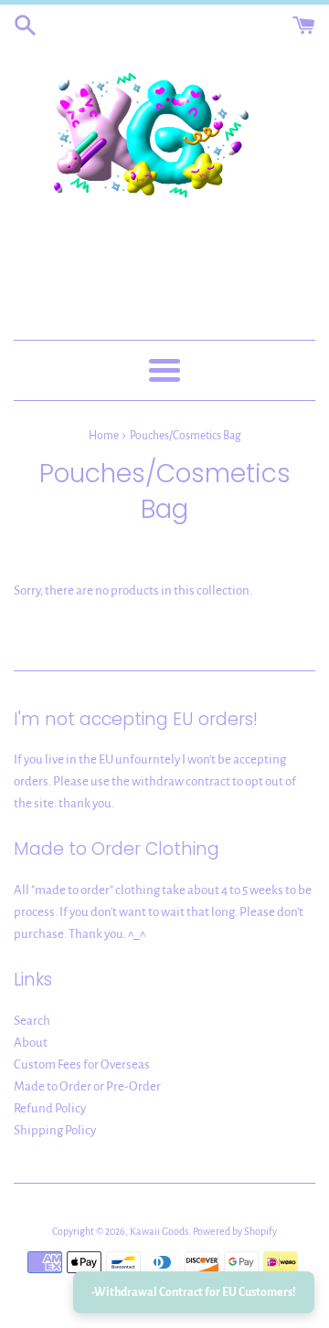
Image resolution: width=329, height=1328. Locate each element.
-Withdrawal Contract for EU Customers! (193, 1292)
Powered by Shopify (235, 1231)
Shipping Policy (55, 1130)
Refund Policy (50, 1108)
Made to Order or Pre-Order (87, 1086)
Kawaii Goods (159, 1231)
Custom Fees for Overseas (82, 1064)
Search (32, 1021)
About (31, 1042)
